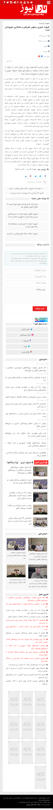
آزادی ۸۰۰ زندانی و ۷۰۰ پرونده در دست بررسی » (26, 193)
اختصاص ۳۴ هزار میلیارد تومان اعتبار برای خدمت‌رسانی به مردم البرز (20, 521)
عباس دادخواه (19, 169)
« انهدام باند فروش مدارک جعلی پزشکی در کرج (26, 188)
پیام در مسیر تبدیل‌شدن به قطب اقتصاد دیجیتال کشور (19, 507)
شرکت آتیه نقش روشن (33, 804)
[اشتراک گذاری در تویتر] (40, 176)
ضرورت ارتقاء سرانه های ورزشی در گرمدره (22, 233)
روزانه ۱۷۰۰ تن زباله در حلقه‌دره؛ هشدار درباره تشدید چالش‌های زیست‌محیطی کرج (20, 495)
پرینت (45, 51)
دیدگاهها (11, 462)
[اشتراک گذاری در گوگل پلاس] (31, 176)
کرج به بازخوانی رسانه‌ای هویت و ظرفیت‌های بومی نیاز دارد (19, 481)
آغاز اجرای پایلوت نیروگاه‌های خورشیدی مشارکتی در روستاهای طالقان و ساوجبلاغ (20, 470)
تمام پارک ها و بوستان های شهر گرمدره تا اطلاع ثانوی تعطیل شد (22, 205)
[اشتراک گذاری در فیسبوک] (45, 176)
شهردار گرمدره (31, 169)
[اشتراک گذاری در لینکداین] (26, 176)
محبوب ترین (26, 462)
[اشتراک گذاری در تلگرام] (35, 176)
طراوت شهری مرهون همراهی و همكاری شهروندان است (27, 28)
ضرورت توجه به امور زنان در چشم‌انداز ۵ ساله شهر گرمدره (23, 225)
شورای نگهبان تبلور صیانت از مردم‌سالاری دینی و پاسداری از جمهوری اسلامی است (23, 215)
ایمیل (45, 46)
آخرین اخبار (40, 462)
